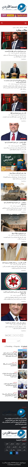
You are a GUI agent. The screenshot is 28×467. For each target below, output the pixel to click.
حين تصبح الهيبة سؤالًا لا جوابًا (19, 233)
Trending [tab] (9, 346)
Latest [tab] (24, 346)
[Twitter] (14, 453)
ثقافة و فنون (15, 446)
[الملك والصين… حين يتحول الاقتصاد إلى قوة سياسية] (14, 131)
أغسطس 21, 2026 (16, 206)
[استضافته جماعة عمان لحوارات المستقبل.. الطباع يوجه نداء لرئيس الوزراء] (22, 374)
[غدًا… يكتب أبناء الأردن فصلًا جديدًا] (14, 162)
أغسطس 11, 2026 (16, 295)
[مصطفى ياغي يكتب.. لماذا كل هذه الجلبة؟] (14, 312)
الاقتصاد (15, 372)
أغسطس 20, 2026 (14, 235)
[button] (25, 23)
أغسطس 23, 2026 (14, 84)
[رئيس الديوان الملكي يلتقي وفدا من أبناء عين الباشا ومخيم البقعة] (22, 394)
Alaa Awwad (23, 53)
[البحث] (4, 340)
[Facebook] (17, 453)
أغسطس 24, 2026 (14, 53)
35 (9, 335)
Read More (23, 59)
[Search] (2, 23)
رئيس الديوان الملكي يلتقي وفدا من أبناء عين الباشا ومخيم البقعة (9, 395)
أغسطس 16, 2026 (16, 264)
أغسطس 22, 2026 (14, 175)
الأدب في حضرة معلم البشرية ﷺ (18, 113)
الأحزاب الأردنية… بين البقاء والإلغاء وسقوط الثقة (14, 262)
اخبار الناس (15, 351)
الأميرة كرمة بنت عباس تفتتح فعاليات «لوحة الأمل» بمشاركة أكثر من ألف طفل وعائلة (10, 354)
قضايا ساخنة (19, 449)
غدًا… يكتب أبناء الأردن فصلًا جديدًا (18, 173)
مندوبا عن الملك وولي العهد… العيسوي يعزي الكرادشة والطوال (10, 385)
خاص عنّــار (8, 446)
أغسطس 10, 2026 (16, 324)
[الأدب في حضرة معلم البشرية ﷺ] (14, 102)
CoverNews (10, 464)
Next (6, 335)
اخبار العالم (18, 443)
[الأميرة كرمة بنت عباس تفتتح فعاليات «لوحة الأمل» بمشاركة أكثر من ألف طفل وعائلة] (22, 353)
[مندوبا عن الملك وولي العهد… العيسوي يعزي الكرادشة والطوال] (22, 384)
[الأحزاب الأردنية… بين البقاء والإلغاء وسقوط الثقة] (14, 252)
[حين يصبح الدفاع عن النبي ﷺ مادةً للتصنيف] (14, 40)
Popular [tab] (17, 346)
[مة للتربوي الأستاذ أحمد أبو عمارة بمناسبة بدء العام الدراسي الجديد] (14, 70)
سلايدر (24, 449)
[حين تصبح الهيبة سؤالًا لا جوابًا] (14, 222)
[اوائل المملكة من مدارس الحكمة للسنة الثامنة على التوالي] (14, 281)
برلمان (20, 446)
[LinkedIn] (11, 453)
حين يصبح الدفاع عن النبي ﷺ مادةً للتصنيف (15, 51)
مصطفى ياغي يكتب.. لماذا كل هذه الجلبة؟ (15, 323)
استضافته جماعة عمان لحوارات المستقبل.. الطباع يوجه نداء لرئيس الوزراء (9, 375)
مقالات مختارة (23, 47)
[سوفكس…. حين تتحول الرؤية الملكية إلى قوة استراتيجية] (14, 192)
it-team (24, 206)
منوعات (6, 449)
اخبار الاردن (15, 382)
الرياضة (24, 446)
